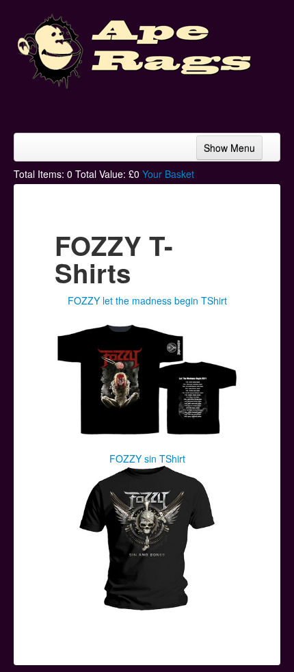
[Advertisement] (171, 106)
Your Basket (168, 174)
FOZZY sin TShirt (147, 458)
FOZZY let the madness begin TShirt (147, 300)
